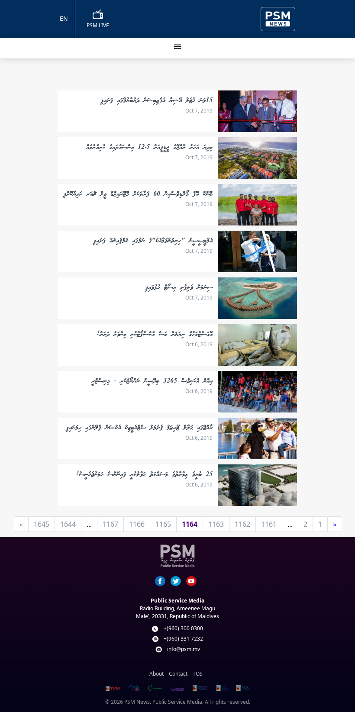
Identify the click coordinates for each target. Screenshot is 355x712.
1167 (110, 524)
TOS (198, 673)
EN (64, 18)
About (156, 673)
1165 (163, 524)
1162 (242, 524)
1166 (137, 524)
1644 (68, 524)
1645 (41, 524)
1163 (216, 524)
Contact (178, 673)
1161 (269, 524)
